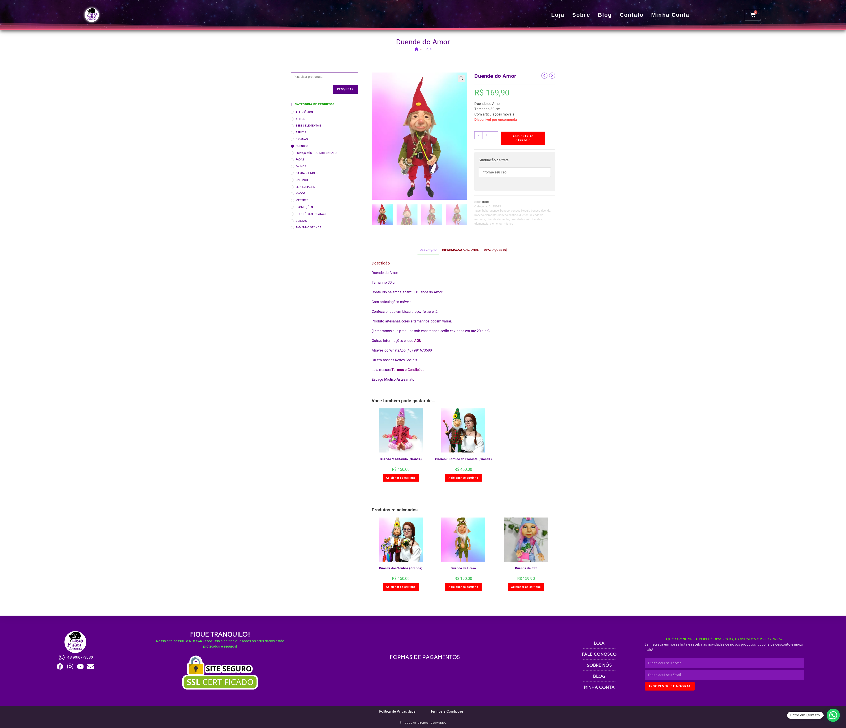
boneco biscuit (520, 210)
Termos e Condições (407, 370)
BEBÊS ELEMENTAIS (309, 125)
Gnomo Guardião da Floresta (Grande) (463, 459)
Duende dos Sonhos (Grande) (400, 568)
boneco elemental (485, 215)
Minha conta (670, 15)
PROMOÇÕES (304, 207)
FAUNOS (301, 166)
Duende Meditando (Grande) (401, 459)
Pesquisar (345, 89)
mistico (508, 223)
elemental (496, 223)
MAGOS (301, 193)
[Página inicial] (416, 49)
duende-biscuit (520, 219)
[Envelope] (90, 666)
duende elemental (498, 219)
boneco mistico (508, 215)
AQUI (418, 341)
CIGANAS (302, 139)
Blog (605, 15)
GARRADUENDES (306, 173)
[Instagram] (70, 666)
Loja (557, 15)
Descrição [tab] (428, 250)
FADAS (300, 159)
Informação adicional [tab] (460, 250)
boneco (505, 210)
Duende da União (463, 568)
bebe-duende (490, 210)
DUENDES (495, 206)
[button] (461, 78)
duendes (536, 219)
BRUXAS (301, 132)
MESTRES (302, 200)
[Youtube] (80, 666)
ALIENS (300, 119)
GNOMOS (302, 180)
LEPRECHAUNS (305, 186)
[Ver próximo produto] (552, 76)
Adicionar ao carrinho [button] (401, 477)
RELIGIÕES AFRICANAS (311, 214)
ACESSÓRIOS (304, 112)
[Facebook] (60, 666)
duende (524, 215)
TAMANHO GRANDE (308, 227)
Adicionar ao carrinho (523, 138)
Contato (632, 15)
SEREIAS (301, 220)
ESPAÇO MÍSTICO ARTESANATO (316, 153)
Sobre (581, 15)
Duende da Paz (526, 568)
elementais (481, 223)
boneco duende (540, 210)
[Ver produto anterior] (544, 76)
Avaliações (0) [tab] (495, 250)
